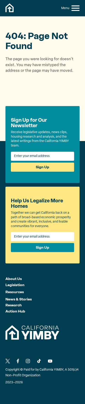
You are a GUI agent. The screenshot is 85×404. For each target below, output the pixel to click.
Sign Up (42, 167)
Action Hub (15, 311)
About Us (13, 279)
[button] (75, 8)
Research (13, 305)
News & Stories (18, 299)
